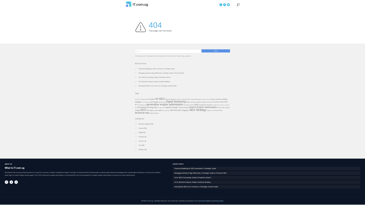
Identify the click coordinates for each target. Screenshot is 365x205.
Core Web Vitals (145, 102)
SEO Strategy (197, 109)
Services (187, 5)
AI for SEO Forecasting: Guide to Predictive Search (154, 77)
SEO (143, 109)
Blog (195, 5)
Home (167, 5)
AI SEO (160, 98)
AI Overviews (143, 99)
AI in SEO (137, 99)
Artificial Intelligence (170, 99)
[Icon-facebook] (11, 182)
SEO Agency (150, 110)
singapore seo (210, 110)
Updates (141, 149)
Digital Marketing (176, 101)
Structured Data (218, 110)
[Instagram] (16, 182)
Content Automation (195, 99)
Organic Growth (171, 107)
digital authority (162, 102)
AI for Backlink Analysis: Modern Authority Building (154, 81)
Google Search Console (218, 105)
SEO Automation (165, 110)
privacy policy (218, 201)
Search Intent (221, 107)
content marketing (215, 99)
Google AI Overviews (205, 105)
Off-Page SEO (152, 107)
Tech (140, 145)
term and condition (204, 201)
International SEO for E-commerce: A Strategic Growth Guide (158, 86)
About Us (177, 5)
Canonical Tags (186, 99)
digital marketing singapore (193, 102)
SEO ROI (174, 110)
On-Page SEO (161, 107)
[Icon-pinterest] (6, 182)
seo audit (158, 110)
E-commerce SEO (218, 102)
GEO (196, 105)
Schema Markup (183, 107)
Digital (140, 132)
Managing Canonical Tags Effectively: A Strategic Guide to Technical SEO (161, 73)
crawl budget (153, 102)
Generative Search (189, 105)
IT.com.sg (150, 201)
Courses (141, 128)
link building (142, 107)
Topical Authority (154, 113)
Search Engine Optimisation (203, 107)
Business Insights (144, 124)
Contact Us (204, 5)
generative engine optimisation (164, 104)
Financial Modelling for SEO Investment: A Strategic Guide (157, 69)
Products (141, 137)
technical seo (142, 112)
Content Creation (206, 99)
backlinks (179, 99)
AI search (151, 99)
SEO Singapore (183, 110)
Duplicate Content (206, 102)
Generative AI (142, 105)
